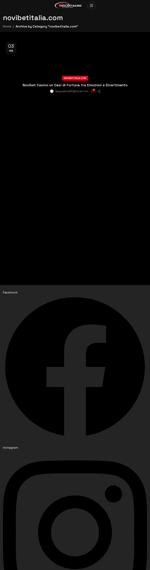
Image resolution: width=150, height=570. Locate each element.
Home (7, 26)
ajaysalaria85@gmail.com (71, 91)
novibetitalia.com (75, 78)
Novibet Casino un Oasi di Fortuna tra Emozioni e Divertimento (75, 85)
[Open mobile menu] (92, 5)
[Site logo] (69, 5)
